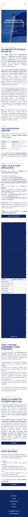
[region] (14, 145)
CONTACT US (13, 31)
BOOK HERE (14, 443)
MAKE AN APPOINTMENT (14, 216)
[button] (25, 4)
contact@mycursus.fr (14, 511)
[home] (3, 4)
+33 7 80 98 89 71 (14, 513)
